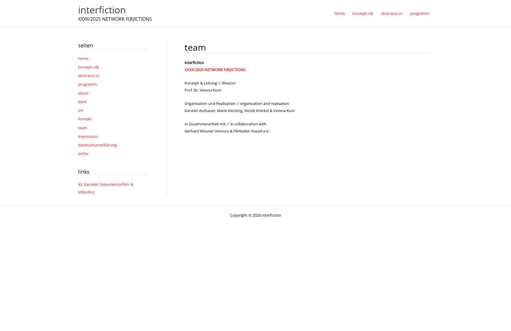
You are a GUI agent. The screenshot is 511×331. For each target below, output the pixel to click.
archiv (83, 153)
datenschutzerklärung (97, 145)
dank (82, 101)
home (83, 58)
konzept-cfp (88, 67)
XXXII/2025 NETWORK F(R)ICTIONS (215, 69)
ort (80, 110)
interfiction (102, 9)
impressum (88, 136)
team (82, 127)
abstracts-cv (88, 75)
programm (87, 84)
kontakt (85, 118)
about (83, 93)
